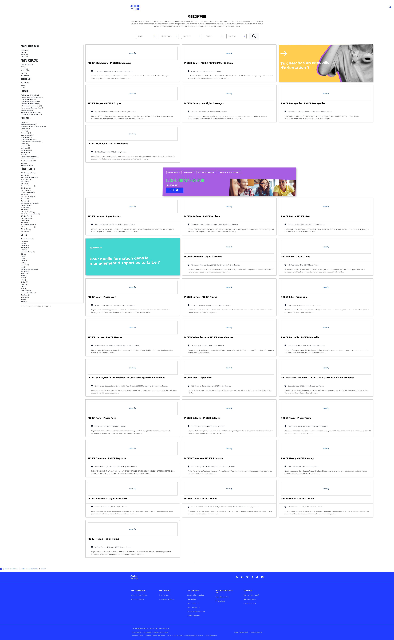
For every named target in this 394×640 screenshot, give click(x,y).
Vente (43, 569)
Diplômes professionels (196, 611)
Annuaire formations (139, 595)
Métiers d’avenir (206, 172)
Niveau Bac (191, 599)
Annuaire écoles (137, 599)
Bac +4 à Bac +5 (193, 607)
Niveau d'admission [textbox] (168, 36)
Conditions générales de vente (193, 635)
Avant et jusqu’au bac (195, 595)
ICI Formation (165, 628)
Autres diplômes (193, 615)
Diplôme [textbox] (232, 36)
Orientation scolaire (229, 172)
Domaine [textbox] (187, 36)
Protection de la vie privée (174, 635)
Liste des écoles (11, 569)
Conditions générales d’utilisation (155, 635)
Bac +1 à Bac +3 (193, 603)
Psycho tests (220, 601)
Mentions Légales (137, 635)
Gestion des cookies (211, 635)
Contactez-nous (249, 603)
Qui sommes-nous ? (251, 595)
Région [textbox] (209, 36)
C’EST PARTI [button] (174, 190)
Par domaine (164, 595)
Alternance (174, 172)
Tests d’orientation (222, 597)
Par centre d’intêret (166, 599)
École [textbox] (140, 36)
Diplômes (188, 172)
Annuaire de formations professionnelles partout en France (150, 632)
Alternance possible (30, 569)
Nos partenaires (249, 599)
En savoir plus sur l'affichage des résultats (36, 306)
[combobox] (146, 36)
